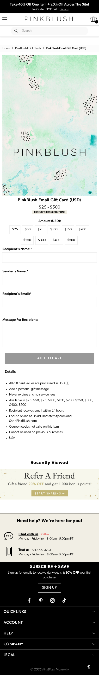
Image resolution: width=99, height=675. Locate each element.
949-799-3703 (41, 550)
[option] (49, 125)
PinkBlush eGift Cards (28, 48)
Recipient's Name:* (17, 249)
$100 (53, 229)
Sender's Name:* (15, 271)
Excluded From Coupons (49, 212)
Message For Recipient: (20, 319)
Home (6, 48)
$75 (40, 229)
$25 (15, 229)
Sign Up (49, 588)
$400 (56, 240)
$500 (71, 240)
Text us (24, 549)
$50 (28, 229)
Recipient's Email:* (16, 294)
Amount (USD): (49, 221)
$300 (42, 240)
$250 (27, 240)
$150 (68, 229)
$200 (82, 229)
